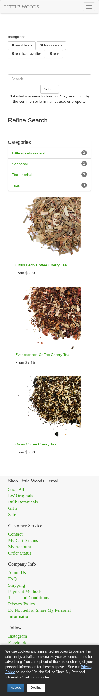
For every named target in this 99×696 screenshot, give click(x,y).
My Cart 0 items (23, 540)
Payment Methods (25, 591)
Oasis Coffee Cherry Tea (35, 444)
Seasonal (20, 164)
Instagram (17, 636)
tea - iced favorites (28, 54)
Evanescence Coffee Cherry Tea (42, 354)
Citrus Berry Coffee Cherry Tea (41, 265)
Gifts (12, 508)
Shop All (16, 489)
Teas (16, 185)
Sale (12, 514)
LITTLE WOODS (21, 6)
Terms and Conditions (28, 597)
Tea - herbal (22, 175)
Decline (36, 687)
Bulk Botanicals (23, 501)
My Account (19, 546)
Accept (16, 687)
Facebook (17, 642)
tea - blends (23, 45)
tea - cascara (53, 45)
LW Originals (20, 495)
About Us (17, 572)
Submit (49, 89)
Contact (15, 534)
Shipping (16, 585)
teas (56, 54)
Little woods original (28, 153)
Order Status (19, 553)
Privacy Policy (21, 603)
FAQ (12, 578)
